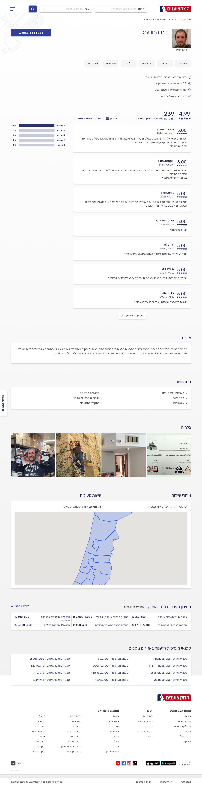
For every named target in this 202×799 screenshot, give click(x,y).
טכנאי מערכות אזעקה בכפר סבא (109, 672)
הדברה (115, 736)
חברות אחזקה (111, 751)
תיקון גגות (40, 746)
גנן (117, 726)
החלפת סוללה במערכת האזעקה (111, 625)
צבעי (42, 736)
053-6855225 (32, 32)
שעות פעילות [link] (110, 63)
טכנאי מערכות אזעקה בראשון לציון (50, 665)
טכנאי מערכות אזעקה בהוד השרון (168, 665)
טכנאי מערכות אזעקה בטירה (111, 658)
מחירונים (147, 716)
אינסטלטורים (112, 721)
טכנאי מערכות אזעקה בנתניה (111, 680)
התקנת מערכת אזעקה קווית (172, 625)
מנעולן (42, 716)
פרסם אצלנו (184, 736)
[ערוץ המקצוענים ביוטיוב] (119, 763)
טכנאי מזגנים (75, 736)
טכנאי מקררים (74, 751)
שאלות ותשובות (144, 721)
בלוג (150, 736)
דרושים (187, 731)
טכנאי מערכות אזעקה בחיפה (170, 680)
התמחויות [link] (147, 63)
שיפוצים (41, 741)
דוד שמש (114, 731)
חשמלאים (77, 721)
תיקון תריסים (38, 751)
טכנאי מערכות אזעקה (167, 19)
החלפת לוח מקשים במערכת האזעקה (55, 618)
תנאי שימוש (166, 781)
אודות (188, 716)
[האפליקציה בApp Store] (153, 763)
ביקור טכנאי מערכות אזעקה (172, 616)
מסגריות (40, 721)
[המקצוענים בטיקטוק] (135, 763)
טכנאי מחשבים (74, 741)
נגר (43, 726)
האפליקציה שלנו (182, 726)
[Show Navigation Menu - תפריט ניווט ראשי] (13, 9)
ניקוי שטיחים (38, 731)
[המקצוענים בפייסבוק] (124, 763)
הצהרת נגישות (144, 781)
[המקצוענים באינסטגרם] (130, 763)
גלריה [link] (128, 63)
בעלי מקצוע (186, 19)
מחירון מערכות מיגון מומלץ (169, 606)
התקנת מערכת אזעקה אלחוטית (111, 616)
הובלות (115, 741)
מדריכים (148, 726)
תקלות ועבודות (144, 731)
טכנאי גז (77, 726)
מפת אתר (186, 781)
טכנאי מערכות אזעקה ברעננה (53, 672)
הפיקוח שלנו (184, 721)
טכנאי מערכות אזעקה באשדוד (169, 658)
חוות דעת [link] (183, 63)
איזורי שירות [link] (92, 63)
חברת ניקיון (76, 716)
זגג (117, 746)
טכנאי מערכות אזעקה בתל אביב (51, 680)
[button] (17, 763)
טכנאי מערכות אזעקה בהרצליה (169, 672)
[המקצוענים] (175, 9)
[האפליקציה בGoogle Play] (168, 763)
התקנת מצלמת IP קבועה (57, 625)
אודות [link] (165, 63)
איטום (116, 716)
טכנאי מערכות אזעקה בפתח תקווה (50, 658)
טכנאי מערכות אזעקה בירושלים (110, 665)
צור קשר (186, 741)
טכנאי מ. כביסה (74, 731)
